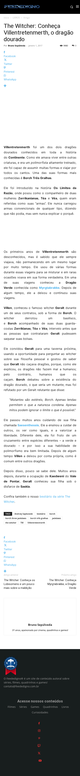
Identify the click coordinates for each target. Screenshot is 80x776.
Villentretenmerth (36, 522)
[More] (40, 86)
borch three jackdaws (15, 518)
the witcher (10, 522)
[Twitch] (39, 745)
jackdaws (56, 518)
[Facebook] (39, 723)
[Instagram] (39, 730)
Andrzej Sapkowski (24, 513)
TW (21, 522)
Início (6, 17)
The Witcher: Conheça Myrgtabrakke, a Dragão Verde (61, 584)
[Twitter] (39, 753)
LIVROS (16, 17)
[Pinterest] (39, 738)
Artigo (26, 17)
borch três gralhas (39, 518)
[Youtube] (40, 760)
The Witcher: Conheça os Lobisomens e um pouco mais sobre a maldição (19, 584)
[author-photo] (40, 619)
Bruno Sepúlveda (16, 45)
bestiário (41, 513)
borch (52, 513)
